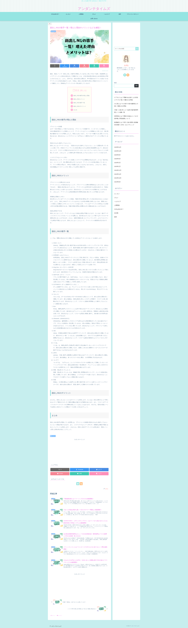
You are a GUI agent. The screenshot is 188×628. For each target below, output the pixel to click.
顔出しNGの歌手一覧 (79, 102)
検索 (115, 82)
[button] (104, 66)
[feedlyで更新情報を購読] (77, 483)
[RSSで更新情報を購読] (81, 483)
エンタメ (53, 435)
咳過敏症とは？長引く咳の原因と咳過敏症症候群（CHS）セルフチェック (126, 123)
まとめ (75, 109)
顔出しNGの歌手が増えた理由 (81, 95)
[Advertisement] (79, 451)
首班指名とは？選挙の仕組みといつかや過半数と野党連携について (126, 117)
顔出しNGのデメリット (80, 106)
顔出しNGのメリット (79, 99)
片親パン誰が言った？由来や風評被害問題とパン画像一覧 (126, 111)
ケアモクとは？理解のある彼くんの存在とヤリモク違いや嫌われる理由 (126, 99)
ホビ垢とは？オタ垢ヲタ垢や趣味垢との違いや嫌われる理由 (126, 105)
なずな (126, 65)
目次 (77, 90)
